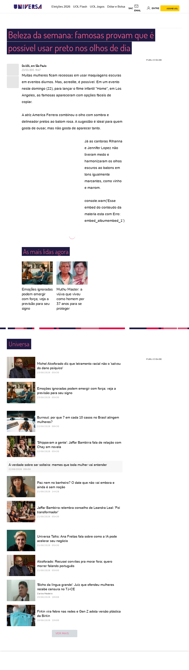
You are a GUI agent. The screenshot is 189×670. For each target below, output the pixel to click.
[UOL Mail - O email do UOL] (139, 8)
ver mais (62, 633)
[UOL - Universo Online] (45, 6)
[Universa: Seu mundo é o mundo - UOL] (28, 6)
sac (130, 8)
